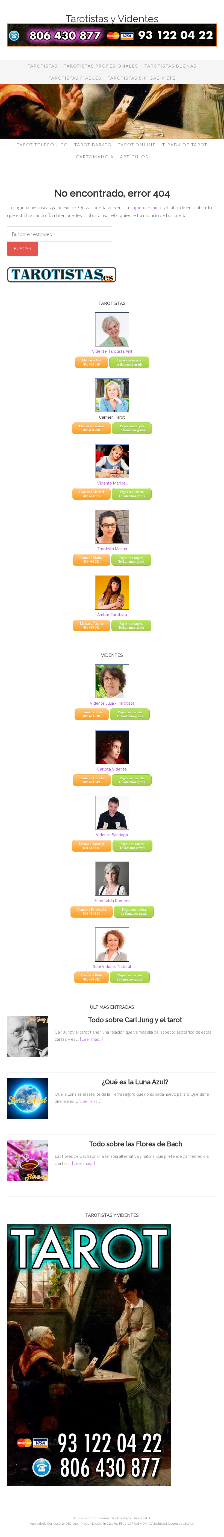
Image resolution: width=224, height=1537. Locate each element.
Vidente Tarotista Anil (112, 351)
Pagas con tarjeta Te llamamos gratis (129, 362)
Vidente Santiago (112, 835)
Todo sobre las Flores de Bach (135, 1144)
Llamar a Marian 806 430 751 (91, 560)
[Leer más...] (91, 1039)
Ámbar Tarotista (112, 615)
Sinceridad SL (141, 1518)
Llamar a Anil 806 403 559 (91, 362)
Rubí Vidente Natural (112, 966)
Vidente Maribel (112, 483)
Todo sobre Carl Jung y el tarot (136, 1020)
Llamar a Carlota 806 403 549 (91, 780)
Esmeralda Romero (112, 901)
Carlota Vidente (112, 769)
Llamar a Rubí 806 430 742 (91, 977)
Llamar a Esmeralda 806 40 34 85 (91, 911)
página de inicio (146, 207)
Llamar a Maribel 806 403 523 (91, 494)
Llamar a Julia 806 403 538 (91, 714)
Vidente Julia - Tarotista (112, 703)
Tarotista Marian (112, 549)
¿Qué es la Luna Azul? (136, 1082)
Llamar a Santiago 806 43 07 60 (92, 846)
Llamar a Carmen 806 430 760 (91, 428)
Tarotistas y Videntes (112, 18)
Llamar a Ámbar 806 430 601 (92, 625)
